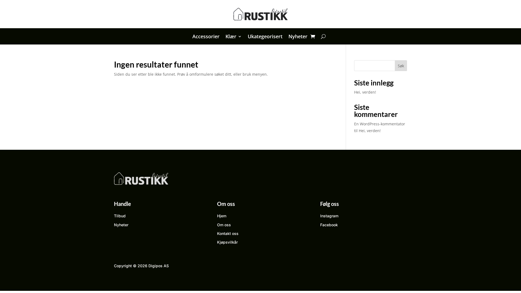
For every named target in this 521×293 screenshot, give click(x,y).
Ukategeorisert (265, 37)
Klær (230, 37)
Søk (401, 65)
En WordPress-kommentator (379, 123)
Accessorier (206, 37)
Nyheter (297, 37)
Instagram (329, 216)
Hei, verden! (365, 92)
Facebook (329, 224)
